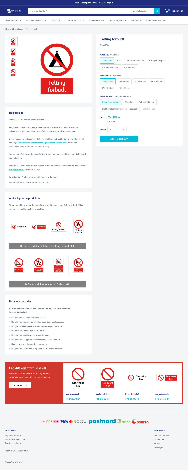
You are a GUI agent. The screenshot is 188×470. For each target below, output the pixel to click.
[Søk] (157, 11)
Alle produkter (17, 29)
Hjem (7, 29)
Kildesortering (95, 20)
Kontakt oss (158, 439)
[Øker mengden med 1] (123, 129)
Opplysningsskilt (116, 20)
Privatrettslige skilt (34, 20)
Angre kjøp (158, 447)
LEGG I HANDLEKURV (119, 139)
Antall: (103, 129)
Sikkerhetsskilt (12, 20)
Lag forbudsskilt (20, 385)
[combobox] (79, 11)
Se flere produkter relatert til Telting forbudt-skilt (47, 245)
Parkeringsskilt (74, 20)
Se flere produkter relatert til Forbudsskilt (47, 284)
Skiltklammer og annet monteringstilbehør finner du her (41, 142)
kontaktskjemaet (16, 169)
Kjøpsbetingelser (161, 435)
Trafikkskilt (55, 20)
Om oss (156, 443)
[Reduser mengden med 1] (110, 129)
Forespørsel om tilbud (155, 20)
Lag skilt (135, 20)
